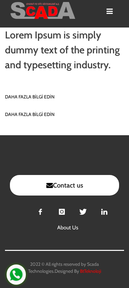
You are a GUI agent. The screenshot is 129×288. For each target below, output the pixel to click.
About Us (67, 227)
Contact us (68, 185)
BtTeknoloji (90, 271)
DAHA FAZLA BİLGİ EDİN (30, 97)
